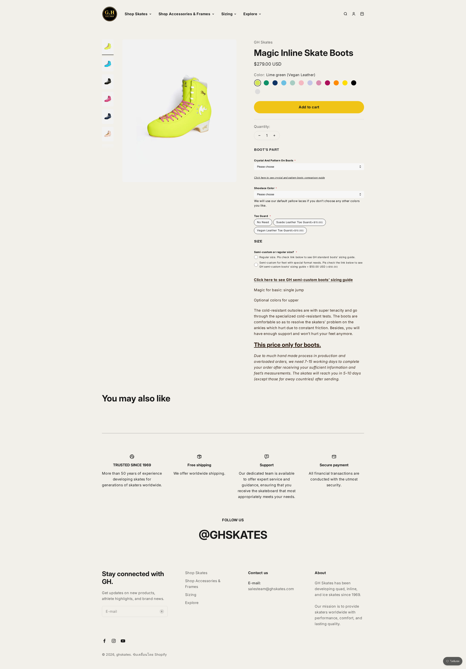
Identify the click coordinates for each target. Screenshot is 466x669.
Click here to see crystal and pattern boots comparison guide (289, 177)
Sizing (227, 14)
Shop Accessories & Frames (184, 14)
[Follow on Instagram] (113, 640)
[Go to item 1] (108, 47)
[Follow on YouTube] (123, 640)
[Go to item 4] (108, 99)
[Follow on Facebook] (104, 640)
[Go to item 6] (108, 134)
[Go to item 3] (108, 82)
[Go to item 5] (108, 117)
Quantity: (262, 126)
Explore (250, 14)
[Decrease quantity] (259, 135)
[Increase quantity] (274, 135)
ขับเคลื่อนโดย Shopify (150, 654)
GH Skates (263, 42)
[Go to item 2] (108, 64)
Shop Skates (136, 14)
